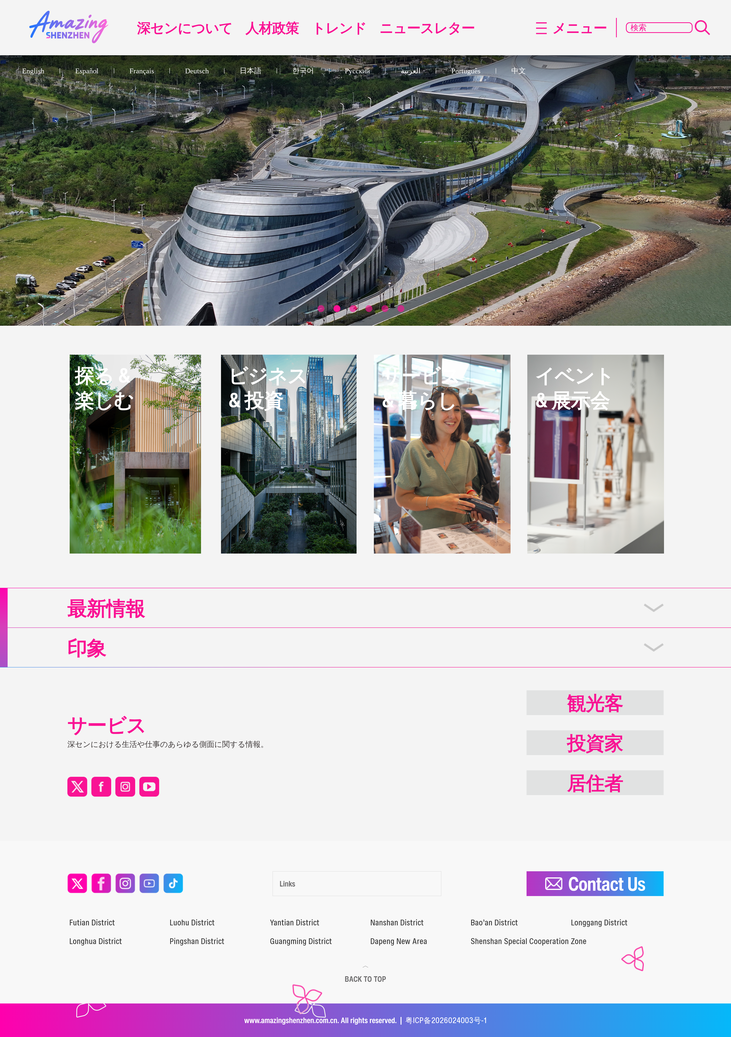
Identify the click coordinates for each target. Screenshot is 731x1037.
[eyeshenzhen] (71, 14)
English (33, 71)
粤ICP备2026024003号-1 (446, 1020)
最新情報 (106, 607)
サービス (106, 724)
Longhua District (95, 941)
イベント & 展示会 (574, 387)
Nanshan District (397, 922)
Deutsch (197, 71)
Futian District (92, 922)
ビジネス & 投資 (267, 387)
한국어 (303, 71)
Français (141, 71)
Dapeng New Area (398, 941)
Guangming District (301, 941)
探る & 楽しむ (104, 387)
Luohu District (192, 922)
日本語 (250, 71)
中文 (518, 71)
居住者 (595, 782)
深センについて (185, 28)
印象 (86, 647)
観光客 (595, 702)
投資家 (595, 742)
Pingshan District (197, 941)
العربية (411, 71)
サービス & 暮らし (421, 387)
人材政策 (272, 28)
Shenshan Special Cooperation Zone (529, 941)
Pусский (357, 71)
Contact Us (606, 883)
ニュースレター (427, 28)
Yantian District (294, 922)
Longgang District (599, 922)
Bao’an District (494, 922)
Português (465, 71)
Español (87, 71)
